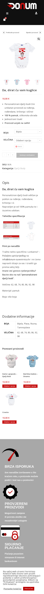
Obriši (20, 146)
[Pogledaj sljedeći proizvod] (40, 32)
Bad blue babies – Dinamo (30, 375)
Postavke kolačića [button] (12, 589)
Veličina (8, 139)
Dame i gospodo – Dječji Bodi (9, 375)
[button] (7, 13)
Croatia (5, 412)
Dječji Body (19, 168)
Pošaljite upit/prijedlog (14, 255)
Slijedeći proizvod (32, 33)
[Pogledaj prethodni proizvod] (4, 32)
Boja (6, 132)
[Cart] (3, 20)
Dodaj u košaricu (27, 155)
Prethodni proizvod (12, 33)
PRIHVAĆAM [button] (29, 589)
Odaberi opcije (9, 386)
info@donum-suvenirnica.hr (16, 259)
